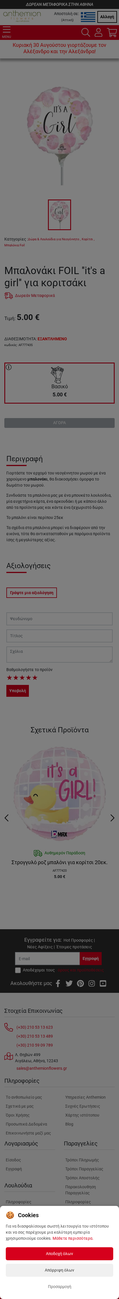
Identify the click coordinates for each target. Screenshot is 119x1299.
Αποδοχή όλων (59, 1253)
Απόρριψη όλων (59, 1270)
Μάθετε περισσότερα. (73, 1238)
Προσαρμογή (59, 1286)
